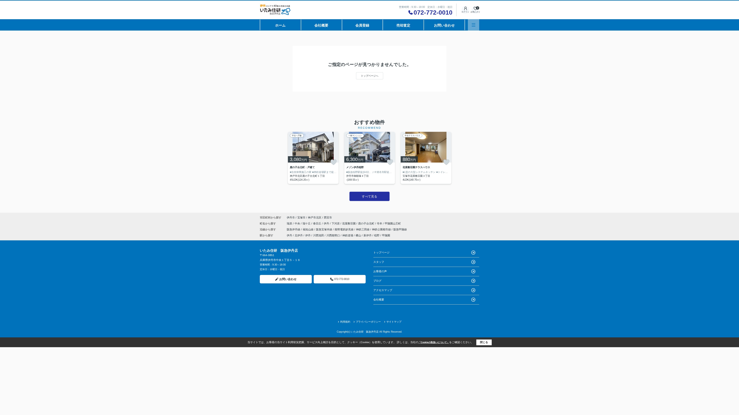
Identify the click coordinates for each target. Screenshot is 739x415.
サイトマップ (393, 321)
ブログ (377, 280)
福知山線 (308, 229)
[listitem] (313, 158)
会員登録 (362, 25)
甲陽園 (386, 235)
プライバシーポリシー (368, 321)
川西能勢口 (333, 235)
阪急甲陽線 (400, 229)
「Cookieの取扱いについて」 (433, 342)
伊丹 (327, 223)
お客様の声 (380, 271)
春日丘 (317, 223)
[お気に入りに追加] (333, 162)
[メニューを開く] (473, 25)
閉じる (484, 342)
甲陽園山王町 (393, 223)
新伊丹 (368, 235)
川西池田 (318, 235)
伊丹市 (291, 217)
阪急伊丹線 (294, 229)
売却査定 (403, 25)
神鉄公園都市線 (382, 229)
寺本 (380, 223)
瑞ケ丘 (307, 223)
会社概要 (321, 25)
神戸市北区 (314, 217)
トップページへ (369, 75)
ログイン (465, 12)
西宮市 (328, 217)
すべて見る (369, 196)
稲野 (377, 235)
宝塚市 (301, 217)
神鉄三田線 (363, 229)
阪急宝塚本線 (324, 229)
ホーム (280, 25)
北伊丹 (299, 235)
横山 (358, 235)
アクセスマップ (382, 290)
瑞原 (290, 223)
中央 (298, 223)
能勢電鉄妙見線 (344, 229)
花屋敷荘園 (349, 223)
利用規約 (345, 321)
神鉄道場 (347, 235)
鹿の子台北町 (366, 223)
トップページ (381, 252)
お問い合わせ (444, 25)
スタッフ (378, 261)
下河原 (336, 223)
